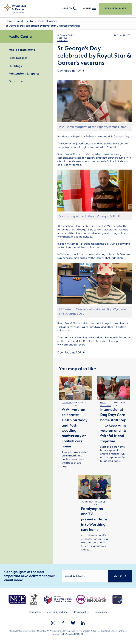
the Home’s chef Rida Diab (107, 258)
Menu (87, 8)
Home (9, 21)
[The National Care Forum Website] (17, 599)
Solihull (62, 38)
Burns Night (74, 327)
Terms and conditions (57, 612)
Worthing (86, 502)
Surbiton (62, 40)
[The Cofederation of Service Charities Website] (57, 599)
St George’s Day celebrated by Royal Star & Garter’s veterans (43, 25)
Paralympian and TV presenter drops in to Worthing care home (94, 519)
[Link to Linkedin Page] (82, 623)
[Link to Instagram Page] (53, 623)
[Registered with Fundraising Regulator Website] (91, 599)
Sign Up (118, 576)
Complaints (101, 612)
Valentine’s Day (91, 327)
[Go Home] (15, 8)
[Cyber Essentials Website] (118, 599)
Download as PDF (69, 71)
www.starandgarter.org (71, 344)
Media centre (25, 21)
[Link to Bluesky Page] (72, 623)
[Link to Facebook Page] (63, 623)
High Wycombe (65, 35)
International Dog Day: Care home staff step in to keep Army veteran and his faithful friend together (113, 425)
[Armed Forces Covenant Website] (34, 599)
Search (67, 8)
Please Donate (115, 8)
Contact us (35, 612)
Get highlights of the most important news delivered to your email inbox (29, 576)
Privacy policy (81, 612)
